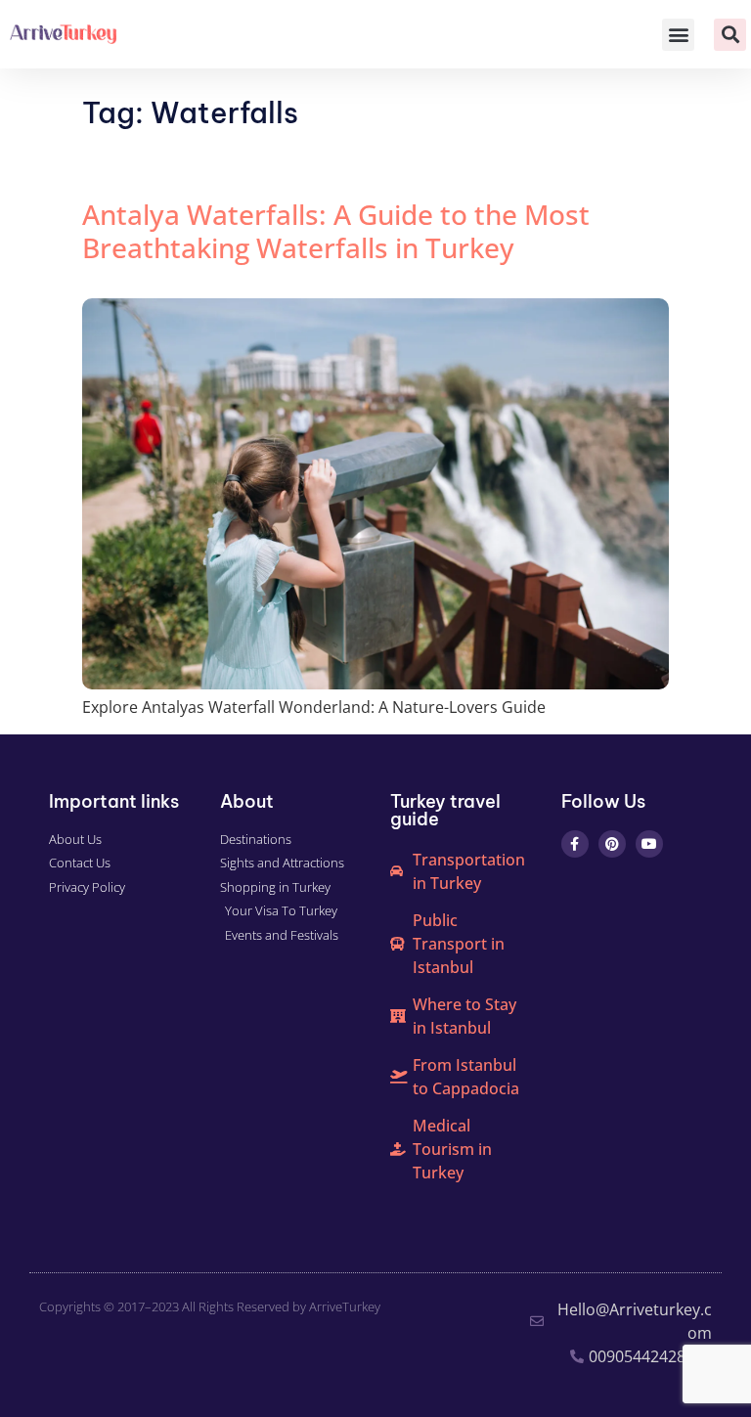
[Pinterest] (612, 844)
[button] (678, 35)
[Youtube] (649, 844)
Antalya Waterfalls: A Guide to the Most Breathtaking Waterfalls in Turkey (336, 231)
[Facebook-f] (575, 844)
